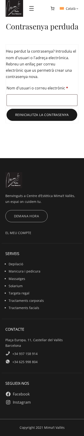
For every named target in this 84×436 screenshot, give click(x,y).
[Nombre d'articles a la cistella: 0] (52, 8)
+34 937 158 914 (25, 353)
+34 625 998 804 (25, 362)
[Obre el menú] (31, 8)
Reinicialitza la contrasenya (42, 114)
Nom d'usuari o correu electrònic (42, 88)
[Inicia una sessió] (41, 8)
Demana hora (26, 216)
